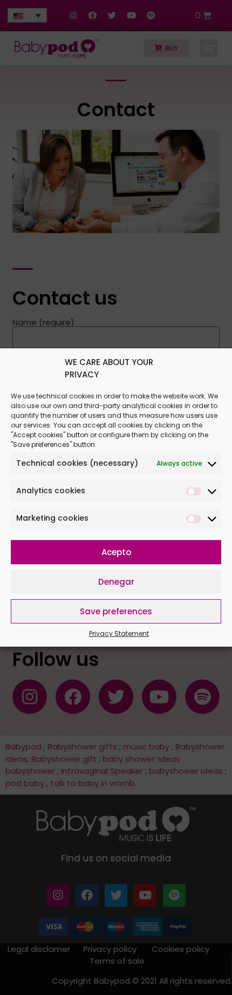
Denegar (116, 581)
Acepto (116, 552)
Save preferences (116, 611)
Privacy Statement (119, 633)
